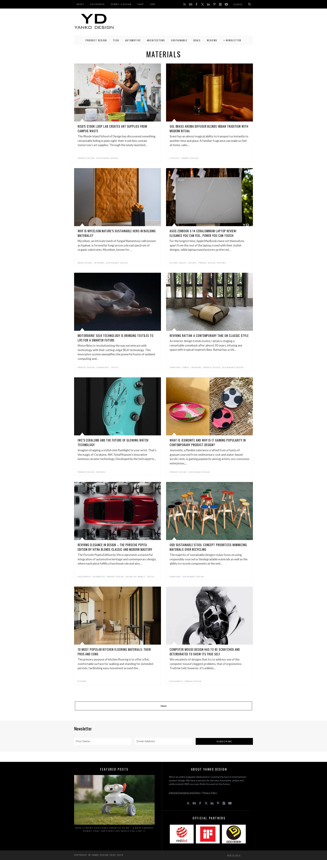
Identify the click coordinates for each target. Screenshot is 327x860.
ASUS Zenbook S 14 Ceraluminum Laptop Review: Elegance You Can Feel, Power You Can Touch (203, 233)
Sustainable (179, 40)
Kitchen (82, 681)
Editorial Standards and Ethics (185, 792)
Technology (102, 367)
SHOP (140, 4)
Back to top (233, 855)
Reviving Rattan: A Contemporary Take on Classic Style (209, 335)
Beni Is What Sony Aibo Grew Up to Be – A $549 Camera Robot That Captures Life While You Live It (114, 829)
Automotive (133, 40)
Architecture (156, 40)
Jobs (153, 4)
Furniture (175, 367)
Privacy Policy (210, 792)
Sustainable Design (107, 158)
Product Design (96, 40)
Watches (100, 472)
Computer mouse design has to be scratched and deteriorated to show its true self (205, 651)
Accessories (84, 576)
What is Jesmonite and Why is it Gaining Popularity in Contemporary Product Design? (208, 442)
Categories (97, 4)
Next (164, 705)
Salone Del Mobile (135, 576)
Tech (116, 40)
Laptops (192, 262)
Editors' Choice (178, 262)
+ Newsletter (232, 40)
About (80, 4)
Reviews (212, 40)
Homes (185, 367)
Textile (115, 367)
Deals (197, 40)
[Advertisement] (191, 21)
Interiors (99, 262)
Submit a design (121, 4)
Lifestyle (175, 158)
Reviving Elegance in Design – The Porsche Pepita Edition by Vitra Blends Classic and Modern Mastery (115, 547)
